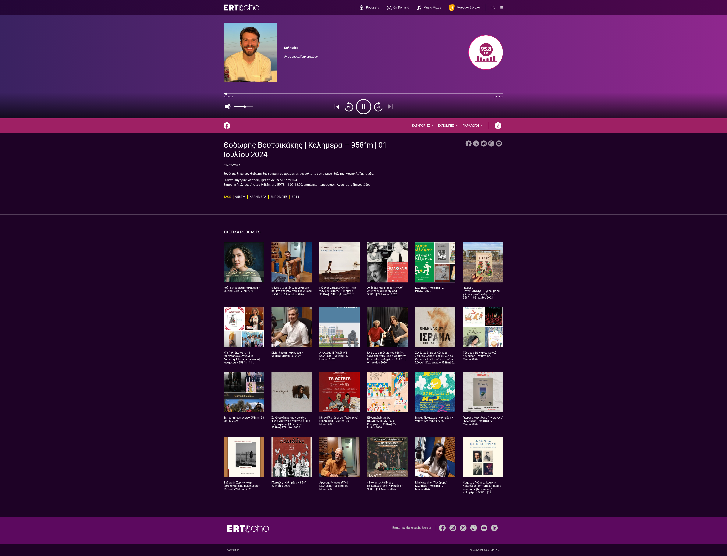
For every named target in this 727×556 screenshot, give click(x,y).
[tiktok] (473, 527)
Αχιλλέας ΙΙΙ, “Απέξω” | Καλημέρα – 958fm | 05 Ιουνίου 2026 (333, 356)
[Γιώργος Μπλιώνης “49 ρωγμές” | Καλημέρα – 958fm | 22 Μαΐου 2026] (483, 392)
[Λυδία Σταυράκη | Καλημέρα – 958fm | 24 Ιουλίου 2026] (244, 262)
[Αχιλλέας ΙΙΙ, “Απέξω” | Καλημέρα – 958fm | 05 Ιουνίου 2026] (339, 327)
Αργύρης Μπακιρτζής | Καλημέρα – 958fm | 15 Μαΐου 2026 (333, 486)
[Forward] (378, 106)
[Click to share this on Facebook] (469, 143)
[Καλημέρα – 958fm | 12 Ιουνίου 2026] (435, 262)
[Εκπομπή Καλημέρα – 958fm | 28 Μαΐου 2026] (244, 392)
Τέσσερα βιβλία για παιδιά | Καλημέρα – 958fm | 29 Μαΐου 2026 (480, 356)
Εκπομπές (279, 197)
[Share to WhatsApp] (491, 143)
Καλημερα (258, 197)
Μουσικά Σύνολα (468, 7)
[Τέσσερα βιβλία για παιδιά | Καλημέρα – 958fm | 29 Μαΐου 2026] (483, 327)
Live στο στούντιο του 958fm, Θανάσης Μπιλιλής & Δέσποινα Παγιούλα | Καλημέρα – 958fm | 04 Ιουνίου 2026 (386, 357)
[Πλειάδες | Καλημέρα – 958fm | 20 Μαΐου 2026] (291, 457)
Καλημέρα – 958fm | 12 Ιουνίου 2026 (429, 289)
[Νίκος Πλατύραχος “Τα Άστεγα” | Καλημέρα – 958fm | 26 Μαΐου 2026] (339, 392)
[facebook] (442, 527)
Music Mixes (432, 7)
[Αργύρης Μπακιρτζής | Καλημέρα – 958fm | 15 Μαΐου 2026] (339, 457)
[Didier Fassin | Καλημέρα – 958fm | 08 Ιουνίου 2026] (291, 327)
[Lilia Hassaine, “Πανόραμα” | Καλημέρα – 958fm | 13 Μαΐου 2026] (435, 457)
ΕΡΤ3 (295, 197)
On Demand (401, 7)
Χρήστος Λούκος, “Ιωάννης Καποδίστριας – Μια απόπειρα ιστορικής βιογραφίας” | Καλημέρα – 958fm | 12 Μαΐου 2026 (482, 489)
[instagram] (452, 527)
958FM (240, 197)
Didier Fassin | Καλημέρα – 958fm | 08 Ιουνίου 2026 (287, 354)
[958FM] (484, 52)
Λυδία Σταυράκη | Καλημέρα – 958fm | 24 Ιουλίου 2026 (242, 289)
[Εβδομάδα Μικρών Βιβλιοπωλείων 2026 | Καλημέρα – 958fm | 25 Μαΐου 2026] (387, 392)
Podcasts (372, 7)
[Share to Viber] (484, 143)
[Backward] (349, 106)
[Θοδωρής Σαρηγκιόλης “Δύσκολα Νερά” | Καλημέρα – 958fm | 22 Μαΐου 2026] (244, 457)
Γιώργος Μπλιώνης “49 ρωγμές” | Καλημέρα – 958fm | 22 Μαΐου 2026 (483, 421)
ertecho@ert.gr (421, 527)
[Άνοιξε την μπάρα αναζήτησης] (493, 7)
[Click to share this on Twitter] (476, 143)
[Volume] (228, 106)
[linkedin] (494, 527)
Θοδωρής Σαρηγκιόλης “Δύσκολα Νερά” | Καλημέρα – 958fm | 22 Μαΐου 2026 (242, 486)
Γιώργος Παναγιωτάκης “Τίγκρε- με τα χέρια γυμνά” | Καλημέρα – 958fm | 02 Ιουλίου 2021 (481, 292)
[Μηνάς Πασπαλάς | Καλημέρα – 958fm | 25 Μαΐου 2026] (435, 392)
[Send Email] (499, 143)
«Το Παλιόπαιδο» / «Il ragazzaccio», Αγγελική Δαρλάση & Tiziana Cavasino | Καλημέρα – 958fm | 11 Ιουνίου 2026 (242, 359)
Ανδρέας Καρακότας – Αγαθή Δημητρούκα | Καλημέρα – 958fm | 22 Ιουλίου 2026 (385, 291)
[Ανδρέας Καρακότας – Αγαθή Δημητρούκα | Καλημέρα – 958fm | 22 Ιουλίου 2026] (387, 262)
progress (230, 95)
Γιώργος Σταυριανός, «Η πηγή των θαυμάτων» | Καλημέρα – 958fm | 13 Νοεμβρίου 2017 (337, 291)
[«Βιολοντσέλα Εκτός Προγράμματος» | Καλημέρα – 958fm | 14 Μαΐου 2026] (387, 457)
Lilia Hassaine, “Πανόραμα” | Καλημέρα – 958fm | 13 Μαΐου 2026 (432, 486)
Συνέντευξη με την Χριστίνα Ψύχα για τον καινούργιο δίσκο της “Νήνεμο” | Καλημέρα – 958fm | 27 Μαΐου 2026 (290, 422)
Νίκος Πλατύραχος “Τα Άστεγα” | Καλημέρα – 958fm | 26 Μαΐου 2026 (339, 421)
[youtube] (484, 527)
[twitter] (463, 527)
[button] (502, 7)
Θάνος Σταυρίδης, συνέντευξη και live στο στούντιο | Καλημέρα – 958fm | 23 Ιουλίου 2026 (291, 291)
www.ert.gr (233, 550)
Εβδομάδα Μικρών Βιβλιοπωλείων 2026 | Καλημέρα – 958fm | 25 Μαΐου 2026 (381, 422)
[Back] (337, 106)
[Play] (363, 107)
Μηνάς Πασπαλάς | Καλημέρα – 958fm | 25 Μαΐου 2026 (434, 419)
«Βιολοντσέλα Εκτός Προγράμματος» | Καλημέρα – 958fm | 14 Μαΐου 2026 (385, 486)
